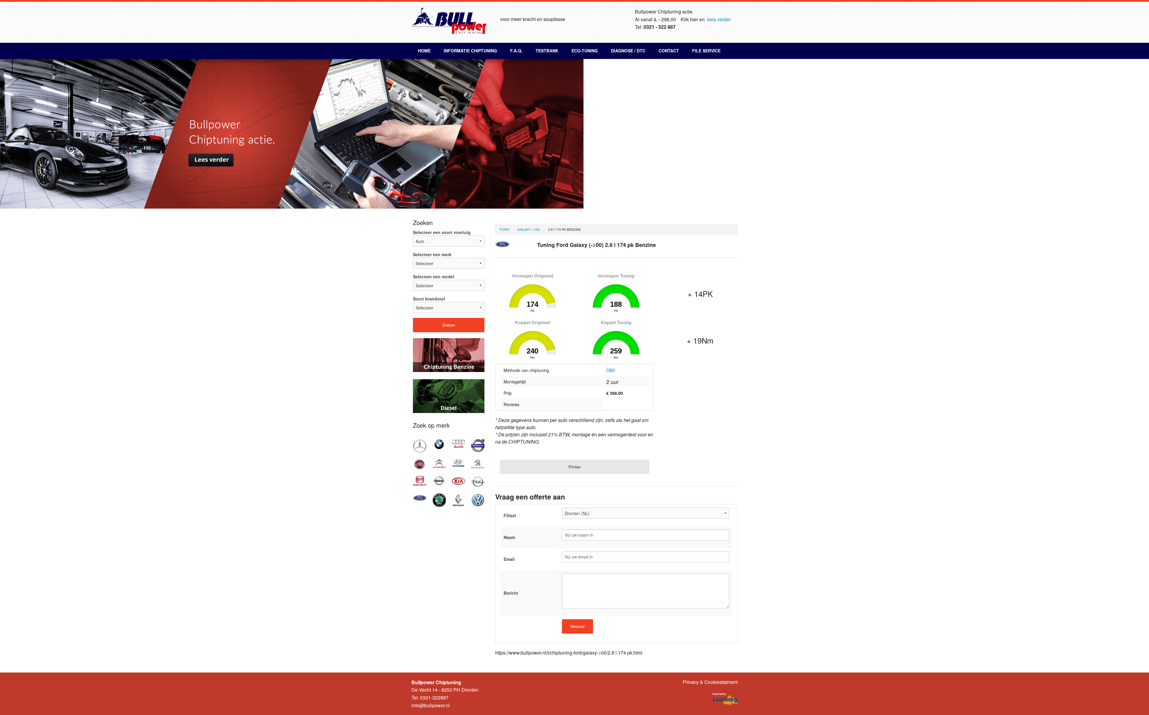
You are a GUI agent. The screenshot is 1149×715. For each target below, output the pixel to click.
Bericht (511, 593)
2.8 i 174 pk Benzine (564, 229)
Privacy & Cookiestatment (710, 681)
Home (424, 51)
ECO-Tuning (585, 51)
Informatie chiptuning (470, 51)
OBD (610, 370)
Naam (509, 537)
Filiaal (510, 515)
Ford (504, 229)
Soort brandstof (429, 299)
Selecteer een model (433, 277)
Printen (575, 467)
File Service (706, 51)
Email (509, 559)
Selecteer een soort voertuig (442, 232)
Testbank (547, 51)
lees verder (719, 19)
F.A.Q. (516, 51)
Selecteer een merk (432, 254)
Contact (669, 51)
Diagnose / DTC (628, 51)
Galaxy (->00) (528, 229)
